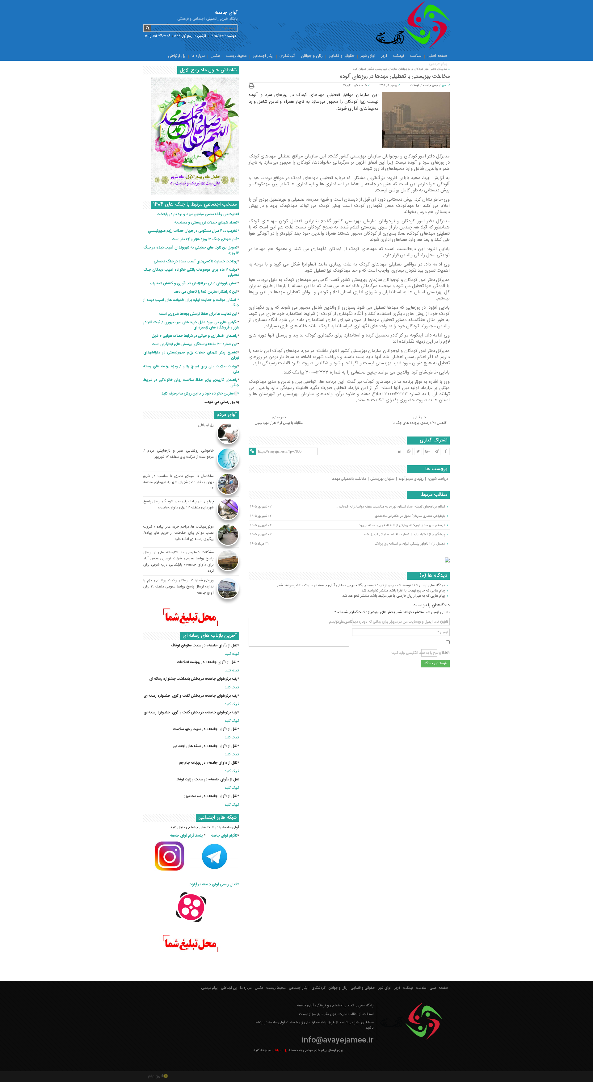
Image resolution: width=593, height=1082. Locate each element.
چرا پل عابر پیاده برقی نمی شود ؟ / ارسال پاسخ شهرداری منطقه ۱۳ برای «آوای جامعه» (178, 504)
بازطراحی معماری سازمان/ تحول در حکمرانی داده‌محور (410, 515)
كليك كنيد (232, 654)
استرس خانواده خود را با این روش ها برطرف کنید (198, 394)
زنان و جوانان (312, 55)
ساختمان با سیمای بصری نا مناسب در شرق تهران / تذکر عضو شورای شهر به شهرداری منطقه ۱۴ (178, 482)
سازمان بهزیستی (382, 479)
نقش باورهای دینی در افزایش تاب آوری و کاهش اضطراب (193, 283)
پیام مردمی (438, 63)
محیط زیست (236, 55)
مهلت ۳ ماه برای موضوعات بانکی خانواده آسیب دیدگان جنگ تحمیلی (191, 272)
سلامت (416, 55)
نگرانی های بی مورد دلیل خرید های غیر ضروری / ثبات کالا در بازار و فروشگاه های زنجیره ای (191, 325)
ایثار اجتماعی (263, 55)
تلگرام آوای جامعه (224, 836)
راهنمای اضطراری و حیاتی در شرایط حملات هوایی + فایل (194, 336)
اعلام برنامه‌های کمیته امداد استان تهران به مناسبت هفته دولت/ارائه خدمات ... (390, 506)
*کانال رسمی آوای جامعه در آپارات (214, 884)
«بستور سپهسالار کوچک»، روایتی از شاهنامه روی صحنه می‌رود (402, 525)
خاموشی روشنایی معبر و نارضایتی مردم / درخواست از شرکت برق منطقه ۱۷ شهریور (178, 454)
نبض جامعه (430, 85)
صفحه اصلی (437, 55)
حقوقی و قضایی (342, 55)
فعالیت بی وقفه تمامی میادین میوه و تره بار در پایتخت (198, 214)
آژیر (384, 55)
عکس (215, 55)
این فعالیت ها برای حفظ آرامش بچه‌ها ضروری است (198, 314)
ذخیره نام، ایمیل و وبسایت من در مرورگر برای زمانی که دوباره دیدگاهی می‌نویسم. (388, 622)
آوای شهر (367, 55)
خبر (444, 85)
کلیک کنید (232, 687)
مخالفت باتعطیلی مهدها (348, 479)
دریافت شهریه (437, 479)
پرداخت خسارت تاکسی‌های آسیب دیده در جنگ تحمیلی (195, 261)
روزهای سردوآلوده (410, 479)
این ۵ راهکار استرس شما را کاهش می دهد (205, 292)
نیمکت (398, 55)
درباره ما (198, 55)
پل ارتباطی (177, 55)
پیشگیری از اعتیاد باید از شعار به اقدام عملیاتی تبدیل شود (404, 534)
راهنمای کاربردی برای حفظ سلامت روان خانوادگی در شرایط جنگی (191, 382)
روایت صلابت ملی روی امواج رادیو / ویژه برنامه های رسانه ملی (191, 369)
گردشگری (287, 55)
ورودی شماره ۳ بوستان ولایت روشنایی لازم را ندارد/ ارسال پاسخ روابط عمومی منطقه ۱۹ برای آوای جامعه (178, 586)
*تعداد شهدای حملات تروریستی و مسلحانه (207, 222)
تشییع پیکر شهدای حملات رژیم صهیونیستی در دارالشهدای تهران (191, 355)
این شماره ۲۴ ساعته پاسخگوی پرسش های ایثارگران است (194, 344)
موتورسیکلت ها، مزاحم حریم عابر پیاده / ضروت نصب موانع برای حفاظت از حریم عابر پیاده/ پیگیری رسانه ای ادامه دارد (178, 533)
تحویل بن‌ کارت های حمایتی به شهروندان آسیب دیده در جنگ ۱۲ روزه (191, 250)
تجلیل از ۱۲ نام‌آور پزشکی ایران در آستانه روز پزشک (410, 543)
